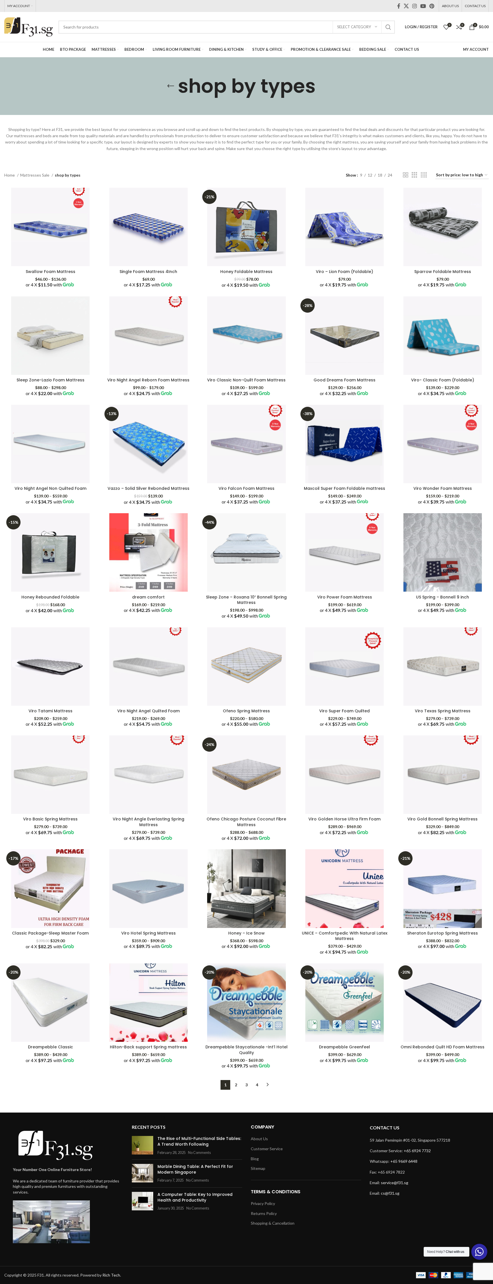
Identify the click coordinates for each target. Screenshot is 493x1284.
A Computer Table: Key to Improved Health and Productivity (195, 1197)
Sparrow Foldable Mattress (442, 271)
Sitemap (258, 1168)
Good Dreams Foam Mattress (344, 380)
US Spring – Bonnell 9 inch (442, 597)
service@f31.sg (394, 1182)
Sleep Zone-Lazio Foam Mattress (50, 380)
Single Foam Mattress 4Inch (148, 271)
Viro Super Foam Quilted (344, 711)
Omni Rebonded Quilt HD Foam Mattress (442, 1047)
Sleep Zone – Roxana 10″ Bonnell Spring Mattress (246, 600)
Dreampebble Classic (50, 1047)
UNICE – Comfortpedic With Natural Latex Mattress (344, 936)
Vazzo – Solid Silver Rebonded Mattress (148, 488)
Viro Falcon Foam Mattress (246, 488)
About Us (259, 1138)
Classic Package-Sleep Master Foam (50, 933)
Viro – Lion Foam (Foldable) (344, 271)
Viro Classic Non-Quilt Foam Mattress (246, 380)
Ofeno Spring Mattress (246, 711)
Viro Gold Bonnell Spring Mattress (442, 819)
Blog (255, 1158)
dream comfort (148, 597)
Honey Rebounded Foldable (50, 597)
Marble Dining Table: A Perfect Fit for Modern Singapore (195, 1169)
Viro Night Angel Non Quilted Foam (50, 488)
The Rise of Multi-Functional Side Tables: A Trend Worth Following (199, 1141)
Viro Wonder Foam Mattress (442, 488)
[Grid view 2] (405, 175)
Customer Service (267, 1148)
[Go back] (170, 86)
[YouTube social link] (423, 6)
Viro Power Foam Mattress (344, 597)
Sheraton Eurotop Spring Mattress (442, 933)
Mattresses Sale (35, 175)
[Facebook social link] (398, 6)
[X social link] (406, 6)
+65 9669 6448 (403, 1161)
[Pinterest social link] (432, 6)
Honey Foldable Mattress (246, 271)
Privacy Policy (263, 1203)
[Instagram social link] (415, 6)
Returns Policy (264, 1213)
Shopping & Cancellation (272, 1223)
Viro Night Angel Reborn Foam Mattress (148, 380)
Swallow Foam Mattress (50, 271)
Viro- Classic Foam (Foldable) (442, 380)
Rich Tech (111, 1275)
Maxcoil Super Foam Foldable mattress (344, 488)
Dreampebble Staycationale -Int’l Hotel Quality (246, 1049)
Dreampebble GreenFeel (344, 1047)
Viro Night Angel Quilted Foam (148, 711)
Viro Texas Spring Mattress (442, 711)
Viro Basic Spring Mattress (50, 819)
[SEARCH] (388, 27)
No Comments (199, 1152)
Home (10, 175)
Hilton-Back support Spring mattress (148, 1047)
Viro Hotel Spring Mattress (148, 933)
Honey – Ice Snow (246, 933)
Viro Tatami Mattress (50, 711)
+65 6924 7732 (417, 1150)
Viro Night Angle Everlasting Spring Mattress (148, 822)
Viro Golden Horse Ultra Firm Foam (344, 819)
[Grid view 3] (414, 175)
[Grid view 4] (424, 175)
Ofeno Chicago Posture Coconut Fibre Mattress (246, 822)
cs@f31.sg (390, 1193)
